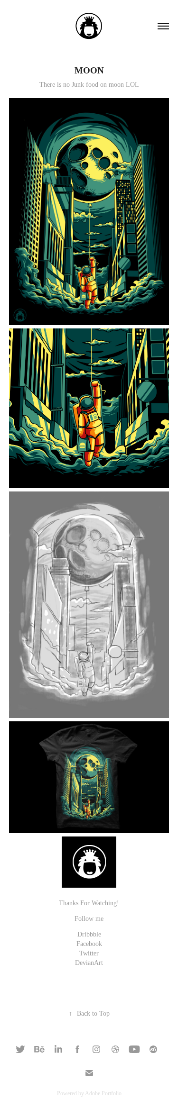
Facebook (89, 943)
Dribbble (89, 934)
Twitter (89, 953)
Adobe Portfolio (103, 1093)
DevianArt (89, 962)
